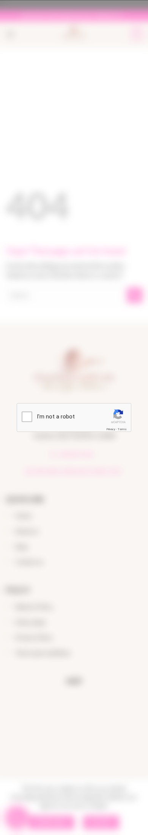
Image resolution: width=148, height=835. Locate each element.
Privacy (110, 429)
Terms (122, 429)
